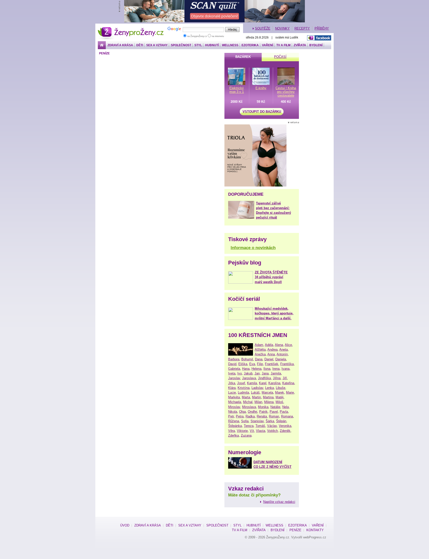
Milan (258, 402)
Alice (288, 345)
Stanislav (257, 421)
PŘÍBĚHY (322, 28)
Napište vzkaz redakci (279, 502)
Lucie (232, 392)
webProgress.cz (314, 537)
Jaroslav (234, 378)
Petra (240, 416)
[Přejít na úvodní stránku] (102, 45)
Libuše (280, 388)
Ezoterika (250, 45)
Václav (272, 426)
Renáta (262, 416)
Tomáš (260, 426)
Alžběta (260, 349)
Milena (269, 402)
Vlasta (260, 431)
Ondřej (252, 411)
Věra (231, 431)
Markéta (234, 397)
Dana (258, 359)
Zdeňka (233, 435)
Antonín (282, 354)
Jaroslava (249, 378)
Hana (246, 369)
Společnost (181, 45)
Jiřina (277, 378)
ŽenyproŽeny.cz (131, 28)
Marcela (267, 392)
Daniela (280, 359)
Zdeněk (285, 431)
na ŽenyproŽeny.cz (197, 36)
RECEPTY (302, 28)
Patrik (263, 411)
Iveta (231, 373)
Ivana (285, 369)
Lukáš (255, 392)
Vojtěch (272, 431)
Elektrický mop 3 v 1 (236, 90)
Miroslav (234, 407)
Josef (241, 383)
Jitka (231, 383)
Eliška (242, 364)
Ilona (266, 369)
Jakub (248, 373)
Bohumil (247, 359)
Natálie (275, 407)
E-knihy (260, 88)
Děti (139, 45)
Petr (231, 416)
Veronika (285, 426)
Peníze (104, 53)
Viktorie (242, 431)
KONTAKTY (315, 530)
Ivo (239, 373)
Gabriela (234, 369)
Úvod (124, 525)
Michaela (234, 402)
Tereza (248, 426)
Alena (279, 345)
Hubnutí (212, 45)
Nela (285, 407)
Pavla (284, 411)
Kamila (252, 383)
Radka (250, 416)
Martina (268, 397)
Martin (256, 397)
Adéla (269, 345)
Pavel (274, 411)
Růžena (233, 421)
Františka (287, 364)
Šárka (270, 421)
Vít (252, 431)
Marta (246, 397)
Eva (252, 364)
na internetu (217, 36)
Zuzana (246, 435)
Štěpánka (235, 426)
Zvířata (300, 45)
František (271, 364)
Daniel (268, 359)
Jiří (285, 378)
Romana (287, 416)
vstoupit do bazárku (262, 111)
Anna (271, 354)
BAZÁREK (243, 57)
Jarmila (276, 373)
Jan (257, 373)
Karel (262, 383)
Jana (265, 373)
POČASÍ (280, 57)
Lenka (269, 388)
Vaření (267, 45)
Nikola (232, 411)
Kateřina (288, 383)
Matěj (280, 397)
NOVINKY (282, 28)
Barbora (233, 359)
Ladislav (257, 388)
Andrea (272, 349)
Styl (198, 45)
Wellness (230, 45)
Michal (247, 402)
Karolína (274, 383)
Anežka (260, 354)
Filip (260, 364)
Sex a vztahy (157, 45)
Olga (242, 411)
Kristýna (244, 388)
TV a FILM (283, 45)
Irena (276, 369)
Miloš (279, 402)
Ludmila (243, 392)
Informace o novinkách (253, 247)
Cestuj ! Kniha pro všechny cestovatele (286, 91)
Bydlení (315, 45)
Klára (232, 388)
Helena (256, 369)
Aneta (283, 349)
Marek (279, 392)
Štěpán (281, 421)
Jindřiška (264, 378)
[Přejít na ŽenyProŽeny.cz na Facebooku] (319, 37)
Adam (259, 345)
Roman (274, 416)
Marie (290, 392)
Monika (263, 407)
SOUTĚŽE (262, 28)
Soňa (245, 421)
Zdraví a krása (120, 45)
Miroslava (249, 407)
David (232, 364)
